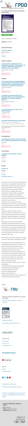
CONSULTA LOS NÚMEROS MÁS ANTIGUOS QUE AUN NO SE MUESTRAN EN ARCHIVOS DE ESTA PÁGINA (13, 394)
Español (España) (6, 371)
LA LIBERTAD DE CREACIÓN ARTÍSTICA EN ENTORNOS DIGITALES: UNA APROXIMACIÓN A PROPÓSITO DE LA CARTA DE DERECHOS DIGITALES (13, 97)
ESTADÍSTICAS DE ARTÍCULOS (9, 384)
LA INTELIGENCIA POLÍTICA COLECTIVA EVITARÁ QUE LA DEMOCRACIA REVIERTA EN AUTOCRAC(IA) (13, 139)
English (4, 369)
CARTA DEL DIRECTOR (6, 50)
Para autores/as (5, 343)
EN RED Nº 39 (4, 168)
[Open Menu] (1, 1)
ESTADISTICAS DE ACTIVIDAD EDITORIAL (12, 387)
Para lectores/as (5, 341)
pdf (4, 56)
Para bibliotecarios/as (6, 345)
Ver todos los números (6, 176)
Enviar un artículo (7, 332)
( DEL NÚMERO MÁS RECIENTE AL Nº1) (11, 323)
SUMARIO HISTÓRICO (7, 320)
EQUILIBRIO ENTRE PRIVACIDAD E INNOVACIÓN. (13, 122)
